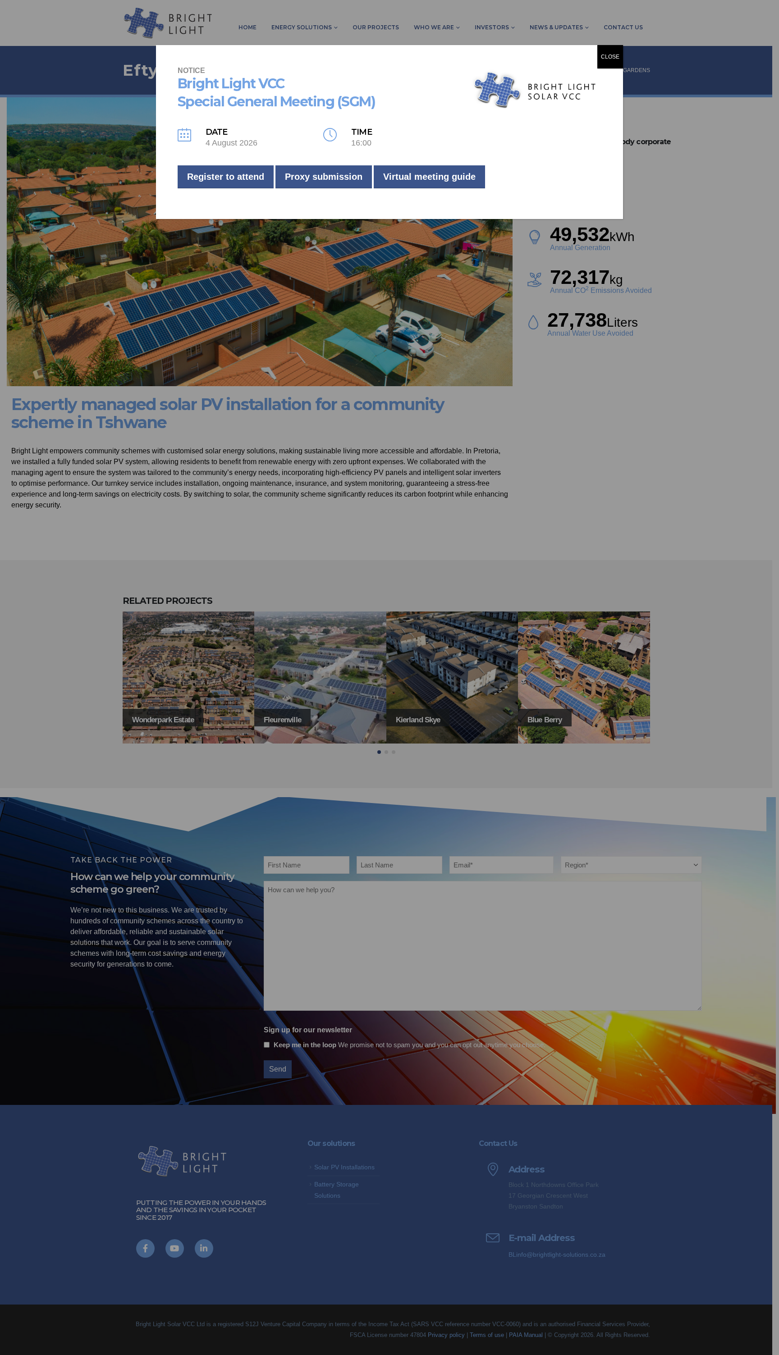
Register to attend (225, 177)
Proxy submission (323, 177)
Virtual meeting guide (429, 177)
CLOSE (610, 57)
